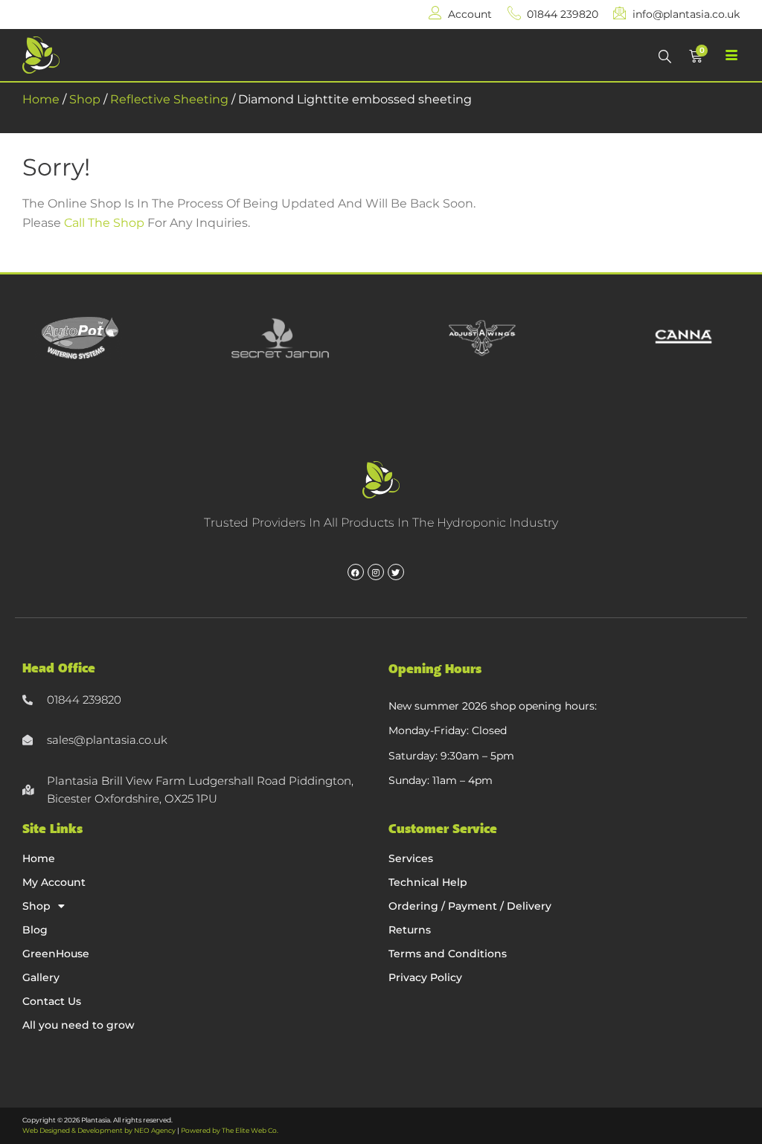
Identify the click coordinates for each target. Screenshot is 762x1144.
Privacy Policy (425, 977)
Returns (409, 929)
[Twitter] (396, 572)
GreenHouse (55, 953)
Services (410, 858)
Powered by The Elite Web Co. (229, 1130)
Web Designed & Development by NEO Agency (99, 1130)
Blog (35, 929)
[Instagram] (376, 572)
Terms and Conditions (447, 953)
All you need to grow (78, 1025)
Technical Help (427, 882)
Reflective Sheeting (169, 99)
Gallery (41, 977)
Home (41, 99)
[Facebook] (356, 572)
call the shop (104, 223)
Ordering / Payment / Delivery (469, 906)
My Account (54, 882)
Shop (84, 99)
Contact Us (51, 1001)
